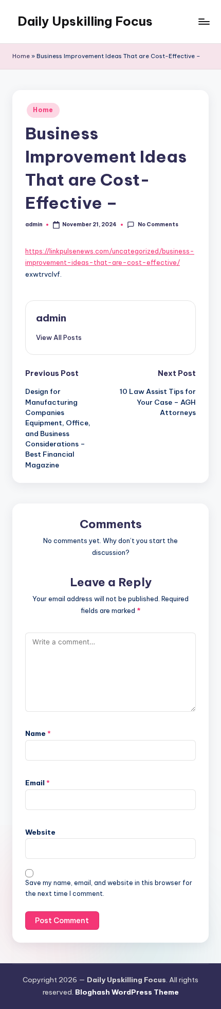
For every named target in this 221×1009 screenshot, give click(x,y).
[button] (59, 337)
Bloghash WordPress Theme (127, 992)
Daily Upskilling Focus (85, 21)
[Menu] (203, 21)
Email (37, 782)
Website (40, 832)
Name (38, 733)
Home (21, 56)
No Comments (158, 224)
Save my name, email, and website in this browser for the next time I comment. (108, 888)
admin (51, 318)
